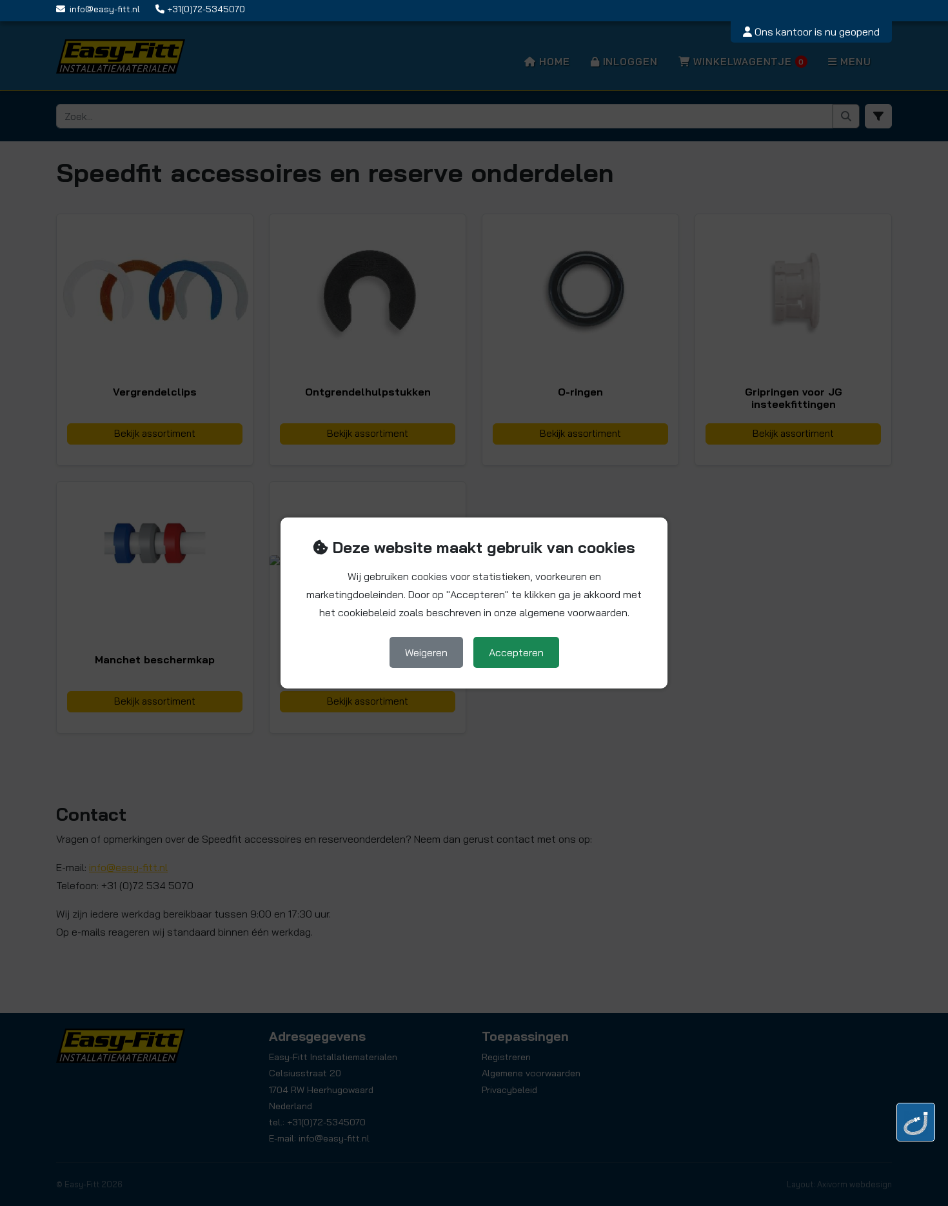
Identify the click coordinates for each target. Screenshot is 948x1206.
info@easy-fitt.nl (105, 9)
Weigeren (426, 652)
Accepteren (516, 652)
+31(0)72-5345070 (206, 9)
